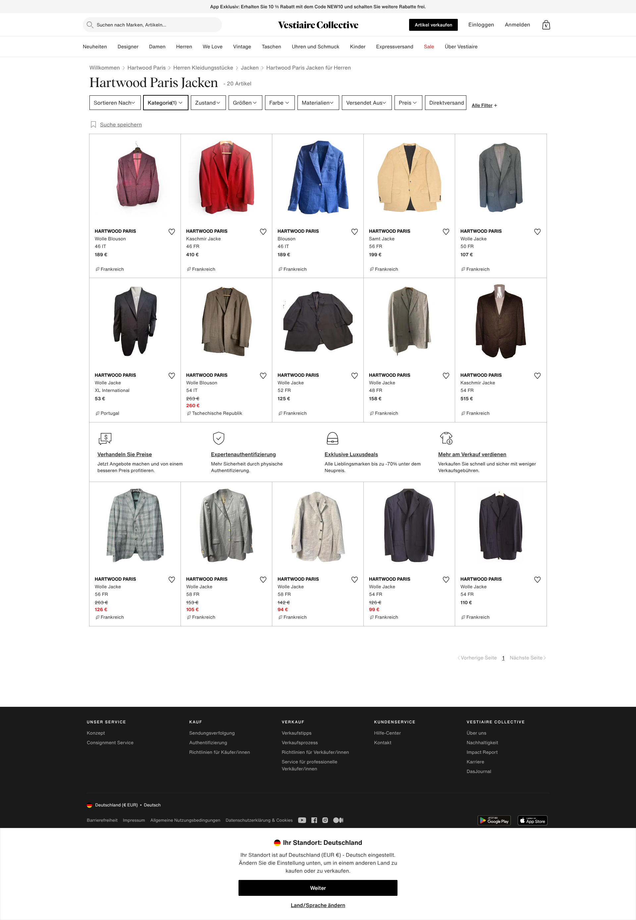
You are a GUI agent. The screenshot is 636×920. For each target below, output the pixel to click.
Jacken (250, 68)
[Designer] (143, 46)
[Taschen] (286, 46)
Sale (429, 46)
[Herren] (197, 46)
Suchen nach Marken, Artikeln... (131, 24)
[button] (546, 24)
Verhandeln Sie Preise (124, 454)
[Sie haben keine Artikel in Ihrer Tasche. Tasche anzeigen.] (546, 24)
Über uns (476, 733)
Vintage (242, 46)
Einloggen (481, 24)
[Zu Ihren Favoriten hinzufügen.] (172, 232)
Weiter (318, 888)
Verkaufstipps (296, 733)
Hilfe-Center (387, 733)
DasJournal (479, 771)
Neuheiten (95, 46)
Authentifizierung (208, 742)
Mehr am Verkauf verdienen (472, 454)
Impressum (134, 820)
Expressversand (394, 46)
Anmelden (517, 24)
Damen (157, 46)
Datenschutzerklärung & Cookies (259, 820)
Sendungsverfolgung (212, 733)
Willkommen (104, 68)
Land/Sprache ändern (318, 905)
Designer (128, 46)
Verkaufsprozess (300, 742)
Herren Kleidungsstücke (203, 68)
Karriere (475, 761)
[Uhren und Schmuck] (344, 46)
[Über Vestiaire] (483, 46)
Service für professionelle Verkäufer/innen (309, 765)
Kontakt (383, 742)
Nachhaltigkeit (482, 742)
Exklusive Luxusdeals (351, 454)
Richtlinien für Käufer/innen (219, 752)
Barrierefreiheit (102, 820)
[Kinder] (370, 46)
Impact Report (482, 752)
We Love (213, 46)
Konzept (96, 733)
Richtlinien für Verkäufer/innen (315, 752)
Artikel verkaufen (433, 24)
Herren (184, 46)
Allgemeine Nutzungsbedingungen (185, 820)
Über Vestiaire (461, 46)
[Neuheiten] (112, 46)
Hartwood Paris (147, 68)
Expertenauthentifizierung (243, 454)
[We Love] (228, 46)
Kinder (358, 46)
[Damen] (171, 46)
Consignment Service (110, 742)
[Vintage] (256, 46)
